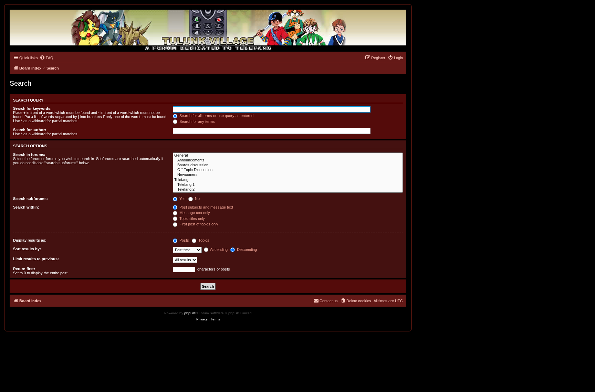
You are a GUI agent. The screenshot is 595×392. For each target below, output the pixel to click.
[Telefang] (288, 180)
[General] (288, 155)
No (197, 199)
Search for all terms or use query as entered (215, 116)
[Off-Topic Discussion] (288, 170)
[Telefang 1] (288, 184)
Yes (182, 199)
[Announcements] (288, 160)
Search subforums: (30, 199)
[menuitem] (46, 58)
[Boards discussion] (288, 165)
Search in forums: (29, 154)
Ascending (218, 249)
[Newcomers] (288, 174)
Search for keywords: (32, 108)
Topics (203, 240)
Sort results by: (27, 249)
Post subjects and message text (205, 207)
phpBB (189, 313)
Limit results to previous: (36, 259)
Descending (246, 249)
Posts (183, 240)
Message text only (194, 213)
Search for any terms (196, 121)
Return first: (24, 269)
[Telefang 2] (288, 189)
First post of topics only (198, 224)
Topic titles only (191, 218)
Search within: (26, 207)
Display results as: (29, 240)
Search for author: (29, 130)
